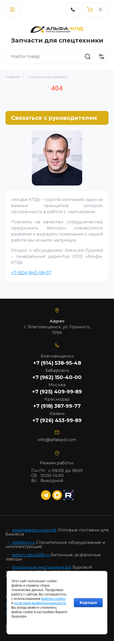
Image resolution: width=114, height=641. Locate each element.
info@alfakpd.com (57, 439)
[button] (12, 10)
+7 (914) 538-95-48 (57, 363)
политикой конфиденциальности (40, 603)
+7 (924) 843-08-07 (31, 272)
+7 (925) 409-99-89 (57, 392)
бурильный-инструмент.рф (41, 567)
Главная (13, 77)
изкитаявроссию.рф (34, 530)
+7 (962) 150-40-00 (57, 377)
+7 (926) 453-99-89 (57, 420)
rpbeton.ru (23, 542)
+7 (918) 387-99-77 (57, 406)
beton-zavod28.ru (31, 554)
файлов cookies (53, 599)
